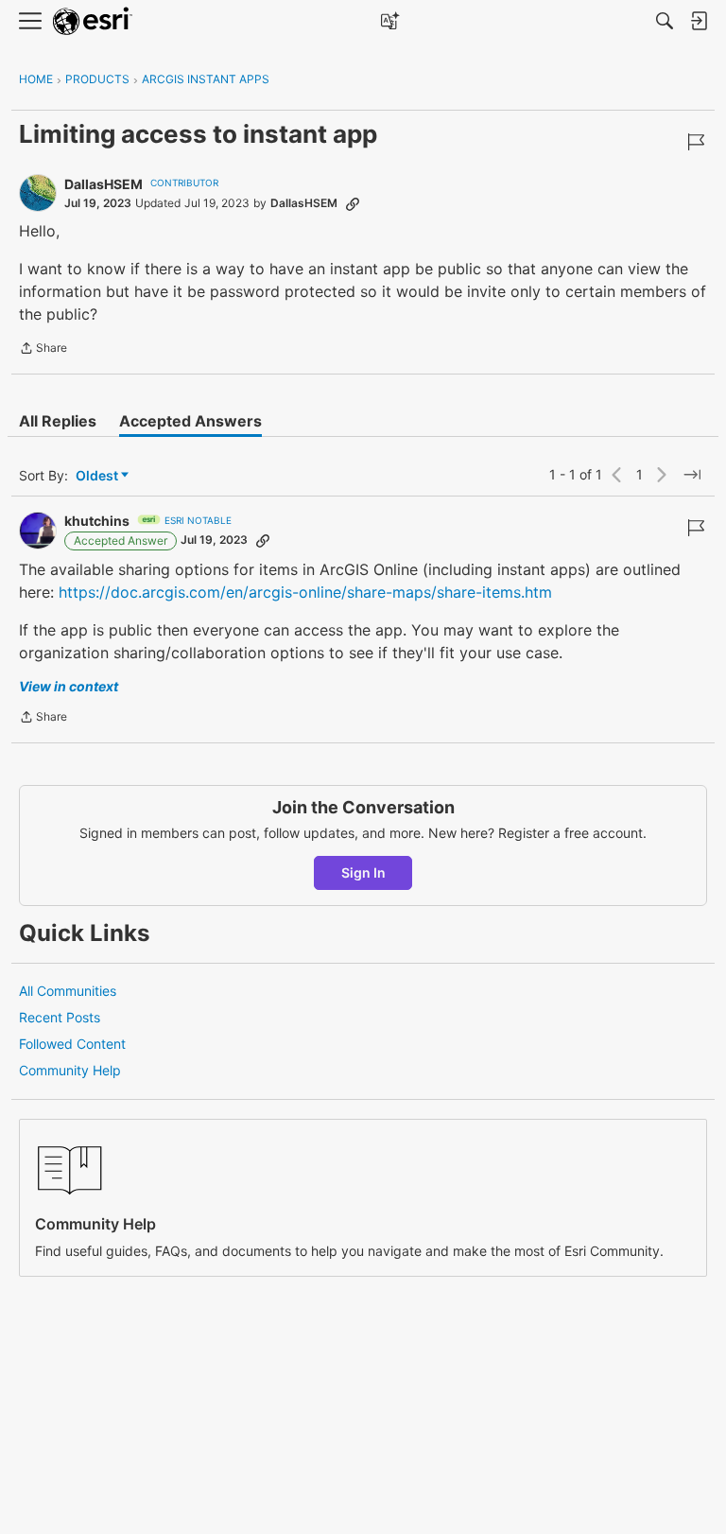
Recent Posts (59, 1017)
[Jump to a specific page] (692, 475)
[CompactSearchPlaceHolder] (665, 21)
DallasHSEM (103, 184)
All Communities (67, 991)
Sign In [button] (363, 872)
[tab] (58, 421)
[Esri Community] (92, 21)
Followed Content (72, 1044)
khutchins (97, 521)
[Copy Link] (352, 203)
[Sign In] (699, 21)
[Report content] (695, 142)
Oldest (98, 476)
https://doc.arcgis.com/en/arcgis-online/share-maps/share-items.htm (305, 592)
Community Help (70, 1070)
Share (43, 349)
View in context (68, 686)
